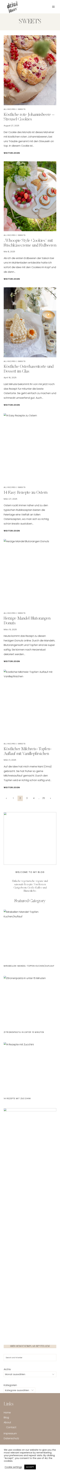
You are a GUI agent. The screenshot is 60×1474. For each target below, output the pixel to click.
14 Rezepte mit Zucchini (17, 1098)
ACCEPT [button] (30, 1467)
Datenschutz (11, 1438)
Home (7, 1412)
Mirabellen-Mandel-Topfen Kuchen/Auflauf (29, 966)
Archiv (7, 1369)
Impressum (10, 1433)
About (7, 1422)
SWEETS (22, 109)
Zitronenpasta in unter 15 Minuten (24, 1032)
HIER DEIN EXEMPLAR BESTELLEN (30, 1346)
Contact (11, 1427)
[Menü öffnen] (53, 6)
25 (43, 798)
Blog (6, 1417)
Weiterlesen (12, 153)
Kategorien (10, 1385)
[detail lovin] (13, 6)
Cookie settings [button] (13, 1467)
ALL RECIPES (10, 109)
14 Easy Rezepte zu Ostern (25, 493)
